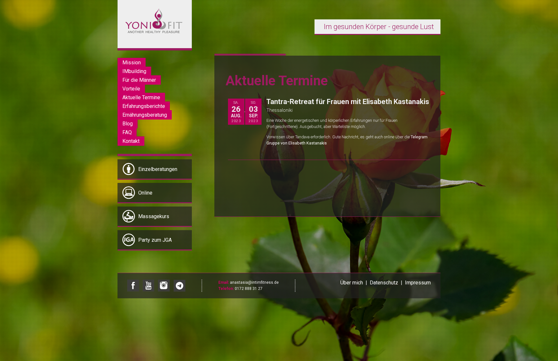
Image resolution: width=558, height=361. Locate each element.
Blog (127, 124)
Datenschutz (384, 283)
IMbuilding (134, 71)
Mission (131, 62)
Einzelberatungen (157, 169)
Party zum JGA (155, 240)
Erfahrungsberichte (143, 106)
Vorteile (131, 89)
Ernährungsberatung (144, 115)
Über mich (351, 283)
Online (145, 193)
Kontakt (131, 141)
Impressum (418, 283)
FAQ (127, 132)
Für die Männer (139, 80)
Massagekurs (153, 216)
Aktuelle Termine (141, 97)
